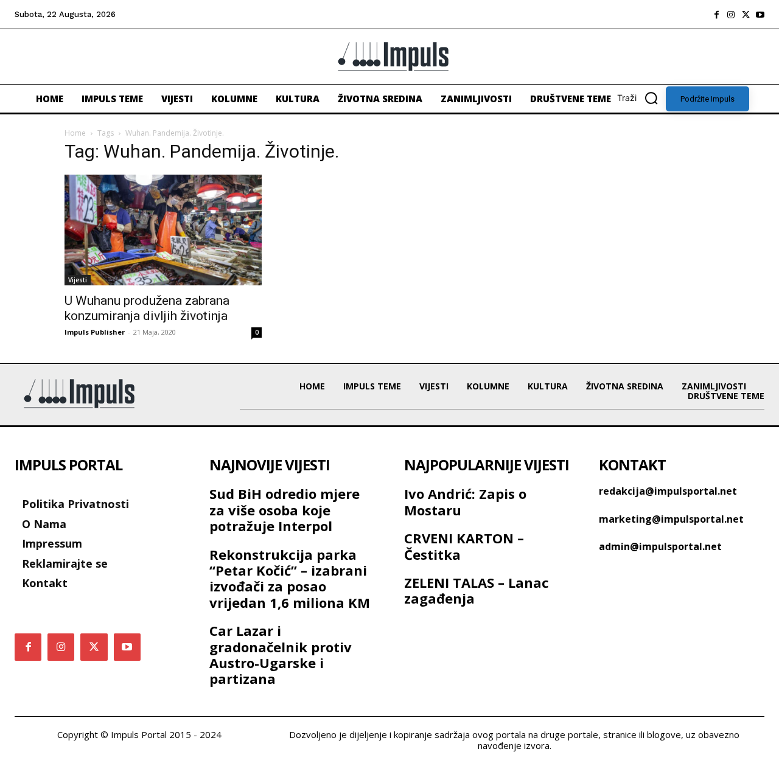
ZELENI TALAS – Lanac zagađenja (476, 590)
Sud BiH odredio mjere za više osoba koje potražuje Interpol (284, 509)
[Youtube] (760, 14)
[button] (641, 98)
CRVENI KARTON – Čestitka (464, 546)
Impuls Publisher (95, 331)
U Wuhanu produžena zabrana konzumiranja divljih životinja (147, 308)
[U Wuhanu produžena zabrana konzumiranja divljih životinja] (163, 230)
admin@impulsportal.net (660, 546)
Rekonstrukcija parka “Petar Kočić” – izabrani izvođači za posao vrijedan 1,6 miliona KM (289, 578)
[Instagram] (731, 14)
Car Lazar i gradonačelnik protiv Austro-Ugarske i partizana (280, 654)
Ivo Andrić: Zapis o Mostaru (465, 501)
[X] (745, 14)
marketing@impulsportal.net (671, 519)
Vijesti (77, 280)
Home (75, 133)
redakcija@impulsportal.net (668, 491)
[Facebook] (716, 14)
